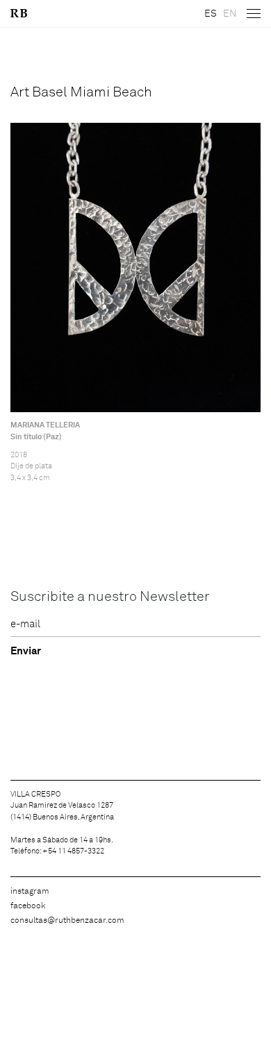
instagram (29, 891)
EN (229, 14)
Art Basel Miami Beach (81, 92)
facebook (27, 906)
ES (210, 14)
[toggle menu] (254, 14)
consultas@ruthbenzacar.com (67, 921)
